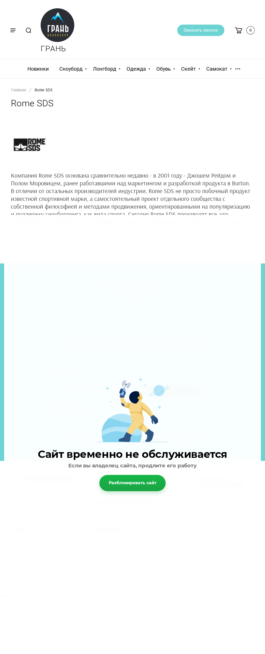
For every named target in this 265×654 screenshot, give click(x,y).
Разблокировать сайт (133, 482)
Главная (18, 90)
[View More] (238, 68)
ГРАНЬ (53, 48)
